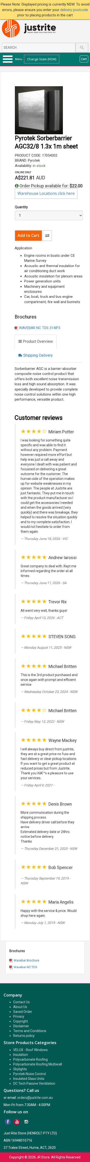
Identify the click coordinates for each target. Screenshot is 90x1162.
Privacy (18, 1016)
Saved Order (22, 1012)
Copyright (20, 1021)
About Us (20, 1007)
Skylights (20, 1069)
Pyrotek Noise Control (29, 1074)
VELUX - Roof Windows (30, 1050)
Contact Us (21, 1002)
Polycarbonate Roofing (30, 1059)
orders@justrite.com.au (35, 1098)
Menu (18, 59)
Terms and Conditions (29, 1031)
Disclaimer (21, 1026)
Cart (84, 59)
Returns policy (24, 1036)
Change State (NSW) (41, 59)
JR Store (43, 1157)
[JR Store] (31, 28)
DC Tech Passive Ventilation (34, 1083)
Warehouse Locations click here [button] (46, 193)
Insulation (20, 1055)
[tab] (36, 341)
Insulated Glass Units (28, 1079)
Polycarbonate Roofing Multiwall (37, 1064)
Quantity (21, 207)
